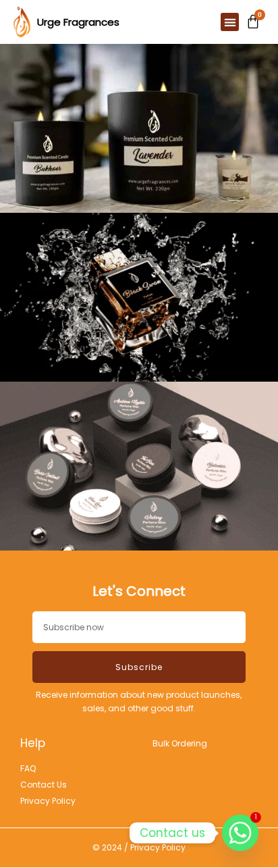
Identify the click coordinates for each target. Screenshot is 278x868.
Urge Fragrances (78, 22)
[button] (230, 22)
